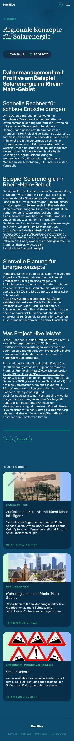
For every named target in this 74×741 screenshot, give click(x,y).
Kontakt (12, 733)
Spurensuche (13, 504)
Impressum (41, 733)
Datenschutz (59, 733)
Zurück (11, 19)
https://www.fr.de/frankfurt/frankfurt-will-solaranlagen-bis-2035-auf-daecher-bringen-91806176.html (34, 234)
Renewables (22, 439)
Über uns (26, 733)
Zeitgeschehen (21, 586)
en (60, 4)
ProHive (9, 4)
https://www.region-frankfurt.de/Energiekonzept (24, 246)
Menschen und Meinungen (38, 664)
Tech (7, 439)
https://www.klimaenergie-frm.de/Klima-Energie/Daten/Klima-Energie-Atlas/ (35, 374)
